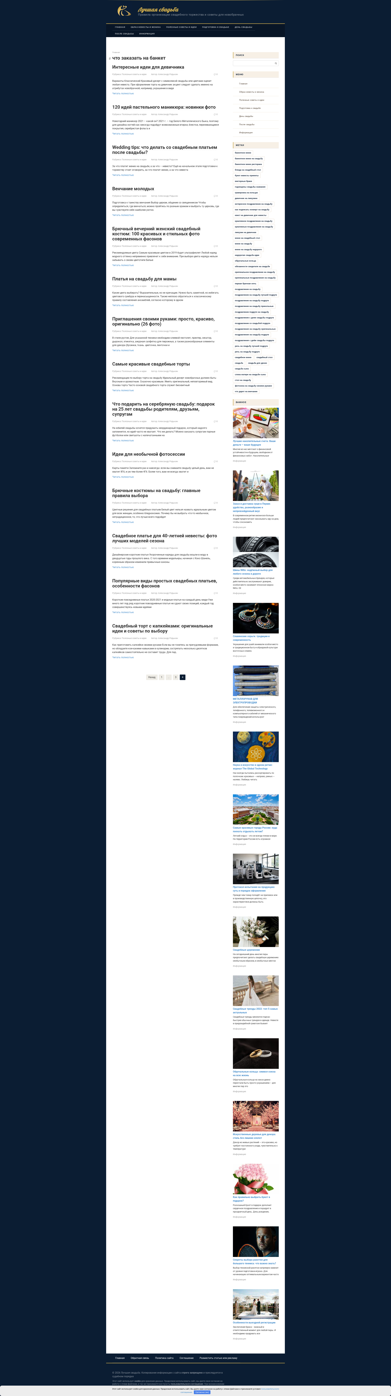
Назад (151, 677)
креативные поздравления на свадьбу (254, 227)
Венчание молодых (133, 188)
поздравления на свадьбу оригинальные (255, 329)
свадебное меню (243, 357)
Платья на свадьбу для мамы (144, 278)
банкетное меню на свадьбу (249, 158)
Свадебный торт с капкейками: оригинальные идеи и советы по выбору (162, 628)
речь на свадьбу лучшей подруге (251, 346)
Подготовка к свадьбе (215, 27)
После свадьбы (124, 34)
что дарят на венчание (246, 391)
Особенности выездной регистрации (254, 1322)
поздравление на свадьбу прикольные (254, 306)
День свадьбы (243, 27)
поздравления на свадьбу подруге (252, 334)
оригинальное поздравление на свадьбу (255, 272)
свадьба (239, 363)
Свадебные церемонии (246, 949)
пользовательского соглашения (187, 1384)
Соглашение (187, 1358)
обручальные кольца (245, 261)
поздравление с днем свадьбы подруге (254, 317)
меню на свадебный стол (247, 238)
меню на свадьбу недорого (248, 249)
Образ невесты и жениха (146, 27)
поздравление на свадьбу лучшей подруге (256, 295)
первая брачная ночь (245, 283)
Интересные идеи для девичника (148, 67)
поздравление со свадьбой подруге (252, 323)
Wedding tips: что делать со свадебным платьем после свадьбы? (164, 150)
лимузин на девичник (245, 232)
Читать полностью (123, 93)
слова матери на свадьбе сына (250, 374)
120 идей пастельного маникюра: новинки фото (164, 107)
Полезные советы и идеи (181, 27)
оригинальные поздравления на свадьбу (255, 278)
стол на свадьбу (243, 380)
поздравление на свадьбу (247, 289)
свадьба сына (242, 369)
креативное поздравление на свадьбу (253, 221)
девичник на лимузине (246, 198)
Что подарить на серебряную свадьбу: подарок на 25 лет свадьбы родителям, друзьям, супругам (163, 409)
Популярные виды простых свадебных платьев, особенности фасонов (164, 583)
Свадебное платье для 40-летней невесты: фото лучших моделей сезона (164, 538)
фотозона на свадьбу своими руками (253, 386)
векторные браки (243, 181)
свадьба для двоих (257, 363)
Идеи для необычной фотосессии (148, 454)
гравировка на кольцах (246, 192)
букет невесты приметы (247, 175)
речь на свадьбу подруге (247, 352)
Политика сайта (164, 1358)
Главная (120, 27)
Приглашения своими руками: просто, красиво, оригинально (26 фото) (163, 321)
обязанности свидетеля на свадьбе (252, 266)
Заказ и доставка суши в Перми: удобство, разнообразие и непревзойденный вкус (252, 507)
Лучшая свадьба (158, 9)
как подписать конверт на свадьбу (252, 209)
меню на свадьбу (243, 244)
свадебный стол (264, 357)
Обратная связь (140, 1358)
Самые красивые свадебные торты (151, 364)
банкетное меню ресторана (248, 164)
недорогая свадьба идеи (247, 255)
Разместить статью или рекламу (218, 1358)
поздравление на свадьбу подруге (252, 300)
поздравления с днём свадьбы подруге (254, 340)
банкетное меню (243, 153)
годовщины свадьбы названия (250, 187)
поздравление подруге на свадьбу (252, 312)
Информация (147, 34)
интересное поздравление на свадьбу (253, 204)
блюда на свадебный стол (248, 170)
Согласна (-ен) (202, 1392)
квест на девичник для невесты (250, 215)
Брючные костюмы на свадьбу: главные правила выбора (156, 493)
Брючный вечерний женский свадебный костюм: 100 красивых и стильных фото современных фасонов (156, 233)
